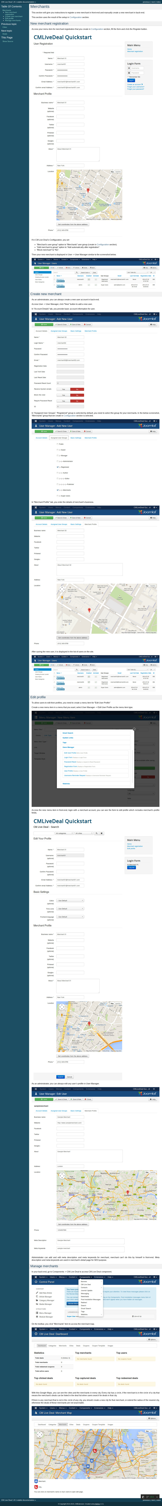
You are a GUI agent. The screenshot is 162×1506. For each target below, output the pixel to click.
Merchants (7, 10)
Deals (5, 34)
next (153, 2)
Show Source (8, 41)
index (158, 2)
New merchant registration (11, 13)
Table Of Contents (11, 6)
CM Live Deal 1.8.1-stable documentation (17, 2)
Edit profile (9, 18)
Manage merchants (13, 20)
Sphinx (97, 1504)
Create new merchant (13, 16)
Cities (5, 27)
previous (146, 2)
